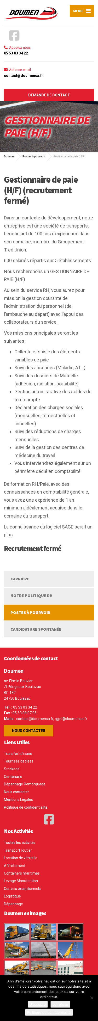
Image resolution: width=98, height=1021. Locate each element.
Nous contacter (28, 731)
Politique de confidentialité (26, 807)
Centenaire (13, 776)
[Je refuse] (91, 997)
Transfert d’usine (18, 754)
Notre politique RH (31, 595)
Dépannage (13, 904)
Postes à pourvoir (30, 612)
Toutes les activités (20, 842)
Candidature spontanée (35, 629)
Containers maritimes (22, 873)
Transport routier (18, 850)
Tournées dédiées (18, 761)
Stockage (12, 769)
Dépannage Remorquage (24, 784)
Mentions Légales (18, 799)
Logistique (12, 896)
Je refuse (60, 1004)
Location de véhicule (20, 858)
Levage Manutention (21, 881)
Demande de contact (49, 95)
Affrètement (14, 866)
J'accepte (38, 1004)
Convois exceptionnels (22, 889)
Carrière (19, 578)
